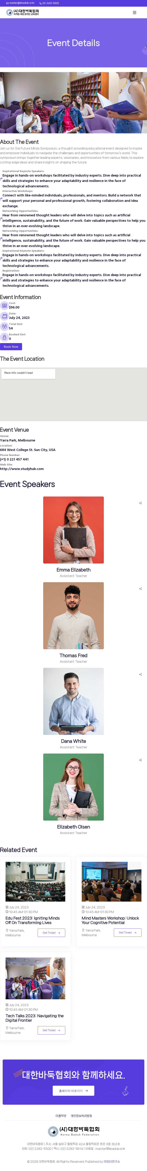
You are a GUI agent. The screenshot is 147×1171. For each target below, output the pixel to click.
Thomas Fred (73, 655)
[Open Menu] (135, 12)
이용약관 (61, 1115)
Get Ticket (49, 932)
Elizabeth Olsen (73, 827)
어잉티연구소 (112, 1161)
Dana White (73, 741)
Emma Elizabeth (74, 569)
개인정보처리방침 (81, 1115)
